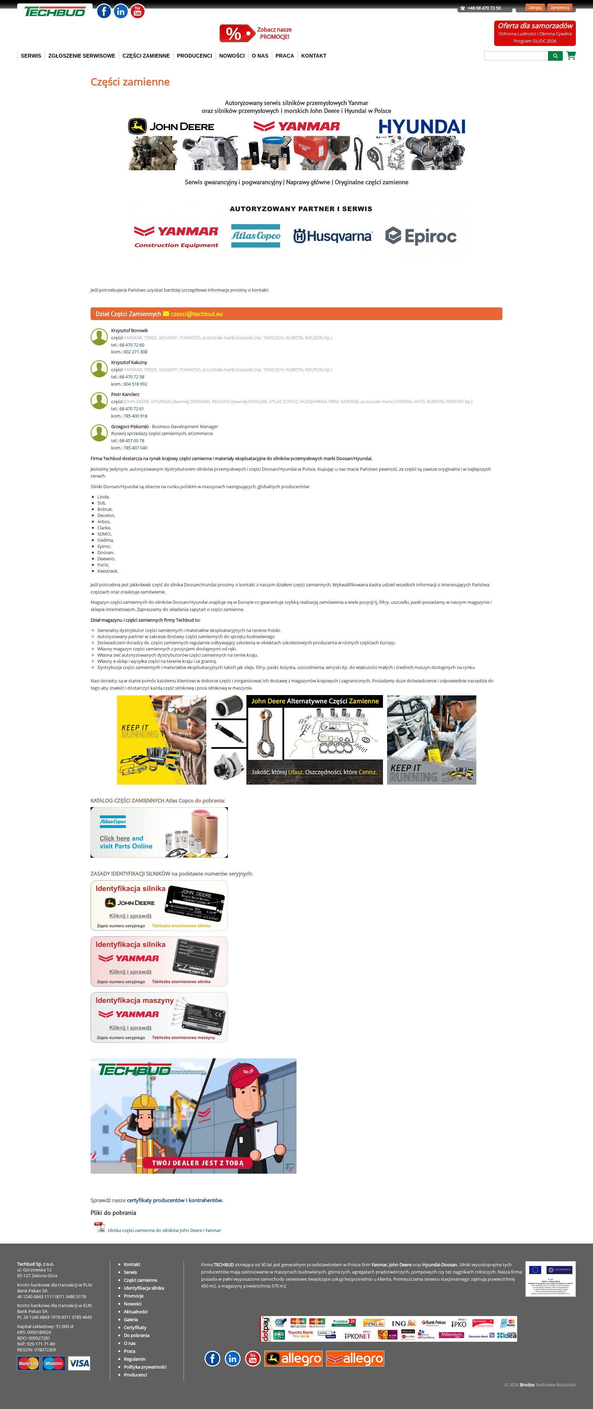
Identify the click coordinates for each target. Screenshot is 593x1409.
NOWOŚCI (232, 56)
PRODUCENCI (194, 56)
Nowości (132, 1304)
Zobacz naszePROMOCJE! (274, 33)
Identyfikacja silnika (144, 1288)
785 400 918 (135, 416)
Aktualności (136, 1311)
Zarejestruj (560, 7)
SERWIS (31, 56)
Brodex (527, 1385)
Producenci (135, 1375)
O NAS (260, 56)
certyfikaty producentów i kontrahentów (174, 1200)
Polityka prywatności (145, 1367)
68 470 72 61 (131, 409)
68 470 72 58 (131, 377)
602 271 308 (135, 352)
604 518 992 (135, 384)
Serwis (130, 1272)
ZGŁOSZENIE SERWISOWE (81, 56)
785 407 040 (135, 448)
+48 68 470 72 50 (484, 8)
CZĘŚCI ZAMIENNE (146, 56)
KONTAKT (313, 56)
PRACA (285, 56)
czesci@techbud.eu (196, 314)
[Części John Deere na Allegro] (295, 1365)
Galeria (131, 1319)
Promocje (133, 1296)
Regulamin (135, 1359)
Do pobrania (136, 1335)
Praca (129, 1351)
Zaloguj (535, 7)
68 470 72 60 (131, 345)
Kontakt (132, 1264)
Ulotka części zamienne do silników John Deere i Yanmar (164, 1230)
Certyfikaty (135, 1327)
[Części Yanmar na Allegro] (357, 1365)
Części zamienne (140, 1280)
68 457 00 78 (131, 440)
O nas (130, 1343)
